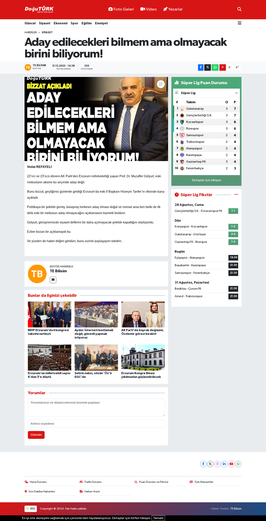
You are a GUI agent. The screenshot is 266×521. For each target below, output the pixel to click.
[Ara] (239, 9)
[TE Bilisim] (37, 273)
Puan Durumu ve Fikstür (153, 481)
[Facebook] (203, 464)
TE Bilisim (58, 271)
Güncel (30, 23)
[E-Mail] (53, 280)
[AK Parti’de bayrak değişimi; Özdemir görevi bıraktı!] (143, 314)
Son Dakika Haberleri (42, 491)
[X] (210, 464)
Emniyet (101, 23)
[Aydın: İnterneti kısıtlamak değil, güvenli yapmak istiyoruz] (96, 314)
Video (151, 9)
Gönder (36, 434)
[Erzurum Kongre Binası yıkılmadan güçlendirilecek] (143, 357)
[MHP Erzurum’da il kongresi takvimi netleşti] (49, 314)
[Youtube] (231, 464)
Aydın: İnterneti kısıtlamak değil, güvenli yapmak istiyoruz (94, 334)
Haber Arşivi (92, 491)
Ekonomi (60, 23)
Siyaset (44, 23)
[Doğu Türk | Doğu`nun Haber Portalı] (39, 10)
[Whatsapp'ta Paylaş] (215, 67)
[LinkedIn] (224, 464)
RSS (32, 508)
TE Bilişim (235, 508)
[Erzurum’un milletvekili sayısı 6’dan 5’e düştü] (49, 357)
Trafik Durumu (92, 481)
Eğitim (87, 23)
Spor (74, 23)
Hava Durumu (38, 481)
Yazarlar (175, 9)
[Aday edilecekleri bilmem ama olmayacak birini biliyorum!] (96, 119)
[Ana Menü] (239, 23)
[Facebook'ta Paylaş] (200, 67)
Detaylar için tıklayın (206, 180)
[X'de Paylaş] (207, 67)
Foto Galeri (123, 9)
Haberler (31, 32)
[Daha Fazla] (222, 67)
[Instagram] (217, 464)
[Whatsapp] (238, 464)
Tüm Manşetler (203, 481)
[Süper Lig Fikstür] (236, 195)
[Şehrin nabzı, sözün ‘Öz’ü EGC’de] (96, 357)
